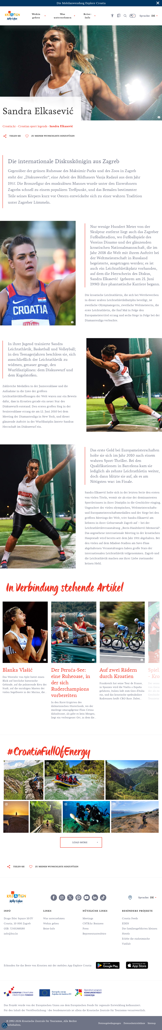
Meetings (88, 918)
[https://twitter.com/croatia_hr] (70, 897)
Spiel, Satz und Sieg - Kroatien (127, 673)
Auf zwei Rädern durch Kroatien (76, 673)
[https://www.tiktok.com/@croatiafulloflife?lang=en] (103, 897)
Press (86, 928)
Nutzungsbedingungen (109, 1023)
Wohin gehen (51, 923)
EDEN (125, 923)
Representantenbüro (94, 933)
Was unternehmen (54, 918)
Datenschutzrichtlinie (134, 1023)
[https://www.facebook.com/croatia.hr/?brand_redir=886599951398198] (54, 897)
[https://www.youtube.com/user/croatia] (87, 897)
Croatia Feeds (130, 918)
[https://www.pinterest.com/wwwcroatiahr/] (78, 897)
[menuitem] (108, 965)
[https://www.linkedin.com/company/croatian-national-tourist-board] (95, 897)
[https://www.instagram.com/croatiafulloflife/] (62, 897)
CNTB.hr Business (93, 923)
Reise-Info (49, 928)
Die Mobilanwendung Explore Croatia (81, 3)
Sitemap (152, 1023)
